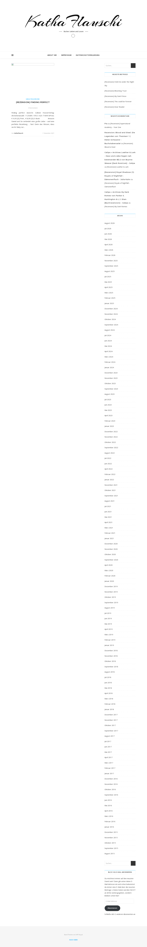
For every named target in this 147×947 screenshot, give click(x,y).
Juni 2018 (108, 682)
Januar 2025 (109, 303)
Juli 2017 (108, 741)
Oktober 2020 (110, 554)
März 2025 (109, 292)
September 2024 (111, 325)
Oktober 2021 (110, 490)
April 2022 (109, 469)
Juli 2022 (108, 458)
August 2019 (110, 608)
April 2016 (109, 811)
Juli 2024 (108, 335)
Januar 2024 (109, 367)
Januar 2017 (109, 773)
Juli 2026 (108, 228)
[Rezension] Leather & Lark (117, 167)
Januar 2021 (109, 538)
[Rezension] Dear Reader (115, 107)
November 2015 (111, 837)
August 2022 (110, 453)
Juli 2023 (108, 399)
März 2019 (109, 634)
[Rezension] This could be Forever (118, 101)
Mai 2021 (108, 517)
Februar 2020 (110, 576)
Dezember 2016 (111, 779)
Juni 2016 (108, 800)
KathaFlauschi (73, 21)
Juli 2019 (108, 613)
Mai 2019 (108, 624)
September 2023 (111, 389)
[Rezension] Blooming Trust (116, 91)
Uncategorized (33, 99)
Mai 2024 (108, 346)
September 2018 (111, 666)
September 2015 (111, 848)
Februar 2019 (110, 640)
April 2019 (109, 629)
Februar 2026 (110, 255)
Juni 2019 (108, 618)
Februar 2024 (110, 362)
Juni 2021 (108, 511)
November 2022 (111, 437)
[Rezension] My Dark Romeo (116, 206)
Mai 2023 (108, 410)
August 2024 (110, 330)
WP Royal (79, 935)
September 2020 (111, 560)
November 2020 (111, 549)
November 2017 (111, 720)
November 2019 (111, 592)
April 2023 (109, 415)
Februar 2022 (110, 474)
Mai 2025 (108, 282)
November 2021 (111, 485)
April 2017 (109, 757)
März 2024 (109, 357)
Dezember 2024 (111, 308)
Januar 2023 (109, 426)
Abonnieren (112, 908)
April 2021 (109, 522)
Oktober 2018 (110, 661)
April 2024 (109, 351)
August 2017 (110, 736)
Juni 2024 (108, 340)
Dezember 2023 (111, 373)
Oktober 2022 (110, 442)
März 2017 (109, 763)
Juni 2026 (108, 234)
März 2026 (109, 250)
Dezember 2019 (111, 586)
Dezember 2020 (111, 543)
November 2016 (111, 784)
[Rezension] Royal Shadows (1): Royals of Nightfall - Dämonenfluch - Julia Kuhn (119, 175)
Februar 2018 (110, 704)
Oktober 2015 (110, 843)
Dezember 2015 (111, 832)
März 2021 (109, 528)
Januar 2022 (109, 479)
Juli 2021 (108, 506)
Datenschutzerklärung (88, 55)
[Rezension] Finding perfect (33, 102)
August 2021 (110, 501)
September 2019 (111, 602)
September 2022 (111, 447)
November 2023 (111, 378)
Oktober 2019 (110, 597)
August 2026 (110, 223)
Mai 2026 (108, 239)
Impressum (66, 55)
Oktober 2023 (110, 383)
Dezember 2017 (111, 714)
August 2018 (110, 672)
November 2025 (111, 260)
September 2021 (111, 495)
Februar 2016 (110, 821)
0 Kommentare (33, 108)
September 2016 (111, 795)
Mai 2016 (108, 805)
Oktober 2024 (110, 319)
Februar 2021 (110, 533)
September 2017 (111, 731)
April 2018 (109, 693)
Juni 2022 (108, 463)
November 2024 (111, 314)
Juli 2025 (108, 276)
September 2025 (111, 266)
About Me (52, 55)
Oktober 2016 (110, 789)
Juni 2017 (108, 746)
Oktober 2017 (110, 725)
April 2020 (109, 565)
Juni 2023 (108, 405)
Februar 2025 (110, 298)
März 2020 (109, 570)
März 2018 (109, 698)
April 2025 (109, 287)
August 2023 (110, 394)
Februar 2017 (110, 768)
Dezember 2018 (111, 650)
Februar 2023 (110, 421)
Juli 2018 (108, 677)
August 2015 (110, 853)
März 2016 (109, 816)
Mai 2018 (108, 688)
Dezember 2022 (111, 431)
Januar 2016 (109, 827)
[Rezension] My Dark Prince (115, 96)
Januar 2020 (109, 581)
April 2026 (109, 244)
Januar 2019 (109, 645)
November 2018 (111, 656)
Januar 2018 (109, 709)
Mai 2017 (108, 752)
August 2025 (110, 271)
